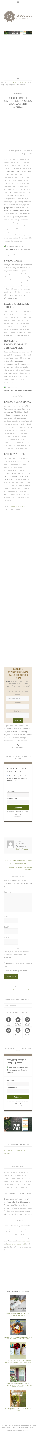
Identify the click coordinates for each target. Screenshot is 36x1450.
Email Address (12, 798)
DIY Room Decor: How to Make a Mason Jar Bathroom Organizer (18, 1361)
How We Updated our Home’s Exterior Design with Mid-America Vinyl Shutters (18, 1385)
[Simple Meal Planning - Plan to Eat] (18, 33)
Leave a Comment (18, 747)
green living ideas (17, 506)
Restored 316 (31, 1425)
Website (7, 938)
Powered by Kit (18, 816)
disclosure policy (25, 1241)
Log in (27, 1430)
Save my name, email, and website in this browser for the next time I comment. (17, 955)
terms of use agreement (16, 1244)
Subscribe (18, 807)
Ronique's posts (22, 849)
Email (6, 927)
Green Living (18, 93)
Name (7, 916)
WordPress (20, 1430)
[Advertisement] (18, 57)
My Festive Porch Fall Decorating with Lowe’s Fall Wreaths (18, 1338)
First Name (17, 711)
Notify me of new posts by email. (17, 971)
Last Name (17, 703)
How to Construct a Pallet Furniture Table (18, 1314)
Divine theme (19, 1425)
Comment (8, 892)
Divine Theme (21, 1428)
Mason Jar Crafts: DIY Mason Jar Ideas (18, 1409)
